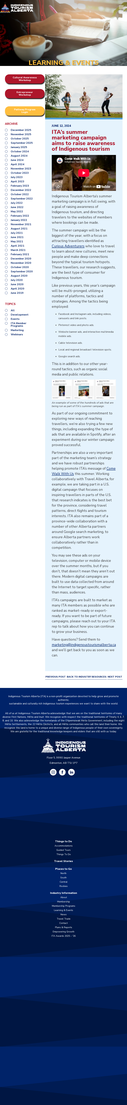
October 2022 (20, 194)
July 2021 (17, 233)
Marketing (17, 330)
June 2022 (17, 207)
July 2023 (17, 177)
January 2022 (19, 220)
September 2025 (22, 143)
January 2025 (19, 147)
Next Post (115, 676)
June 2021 (17, 237)
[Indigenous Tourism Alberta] (16, 7)
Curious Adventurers (68, 246)
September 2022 (22, 198)
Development (19, 315)
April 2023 (17, 181)
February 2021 (20, 254)
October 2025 (20, 138)
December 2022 (21, 190)
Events (15, 319)
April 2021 (17, 246)
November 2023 (21, 168)
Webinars (17, 334)
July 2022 (17, 203)
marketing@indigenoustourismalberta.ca (84, 644)
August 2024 (19, 156)
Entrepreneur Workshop (25, 93)
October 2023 (20, 173)
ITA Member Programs (18, 324)
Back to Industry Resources (86, 676)
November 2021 (21, 224)
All (13, 310)
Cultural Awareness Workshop (25, 79)
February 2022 (20, 216)
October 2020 (20, 267)
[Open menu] (121, 7)
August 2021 (19, 228)
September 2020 (22, 271)
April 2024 (17, 164)
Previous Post (55, 676)
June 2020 (17, 284)
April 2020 (17, 288)
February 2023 (20, 186)
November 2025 (21, 134)
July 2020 (17, 280)
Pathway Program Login (24, 111)
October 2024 (20, 151)
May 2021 (17, 241)
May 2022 (17, 211)
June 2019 (17, 293)
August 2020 (19, 276)
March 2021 (18, 250)
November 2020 (21, 263)
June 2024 (17, 160)
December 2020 (21, 258)
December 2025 (21, 130)
